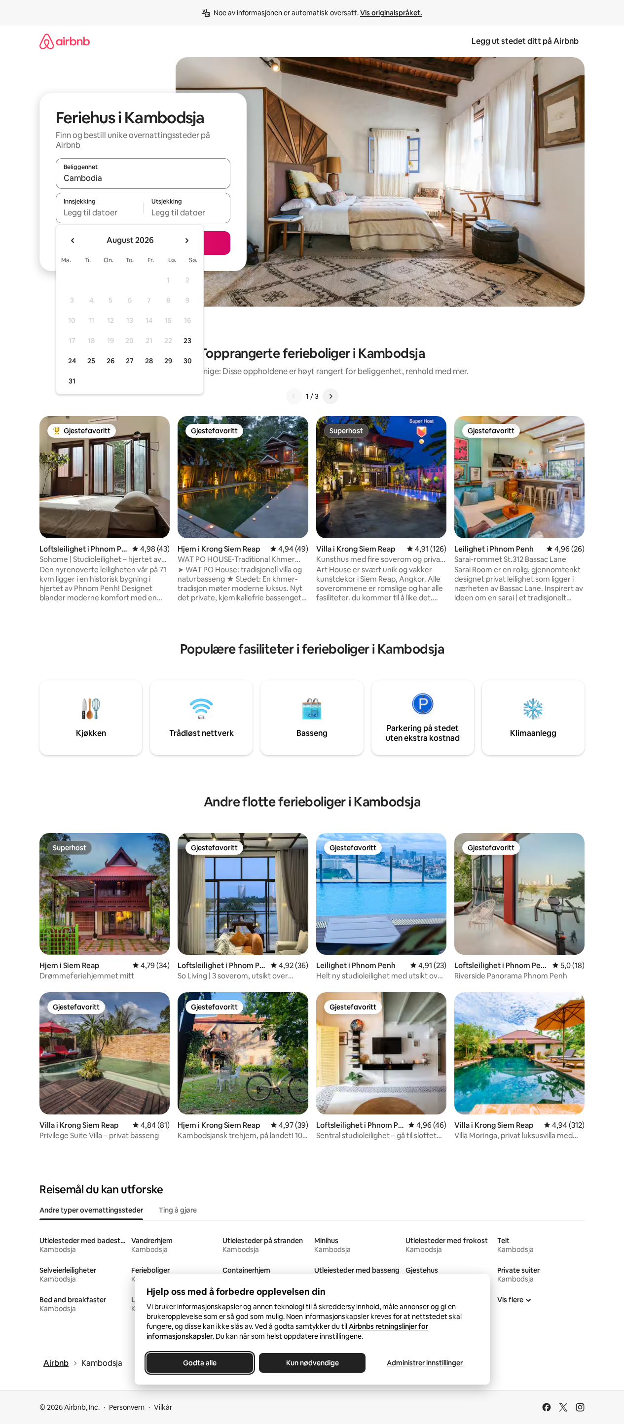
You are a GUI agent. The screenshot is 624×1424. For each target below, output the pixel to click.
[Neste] (330, 396)
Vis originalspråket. (391, 12)
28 (149, 360)
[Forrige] (294, 396)
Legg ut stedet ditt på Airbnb (525, 41)
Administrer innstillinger (425, 1362)
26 (110, 360)
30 (188, 360)
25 (91, 360)
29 (168, 360)
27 (130, 360)
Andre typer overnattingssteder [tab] (91, 1210)
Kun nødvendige (312, 1362)
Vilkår (163, 1407)
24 (72, 360)
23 (187, 340)
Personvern (127, 1407)
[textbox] (99, 212)
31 (72, 381)
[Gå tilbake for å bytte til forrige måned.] (73, 240)
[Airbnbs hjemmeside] (64, 41)
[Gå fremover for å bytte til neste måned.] (186, 240)
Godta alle (200, 1362)
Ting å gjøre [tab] (178, 1210)
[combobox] (143, 178)
